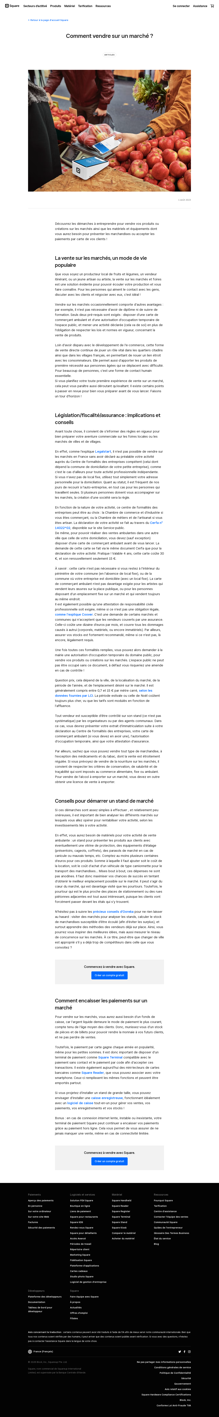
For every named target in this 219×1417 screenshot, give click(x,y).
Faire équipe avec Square (84, 1296)
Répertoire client (79, 1249)
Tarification (160, 1206)
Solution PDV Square (81, 1200)
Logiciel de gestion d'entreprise (88, 1282)
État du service (162, 1238)
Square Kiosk (119, 1227)
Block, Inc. (185, 1400)
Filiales (74, 1318)
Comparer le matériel (124, 1233)
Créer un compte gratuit (109, 975)
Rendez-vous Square (81, 1227)
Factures (33, 1222)
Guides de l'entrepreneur (168, 1227)
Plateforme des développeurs (45, 1296)
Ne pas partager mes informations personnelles (164, 1362)
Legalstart (103, 451)
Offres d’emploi (79, 1313)
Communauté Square (165, 1222)
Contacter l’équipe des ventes (171, 1217)
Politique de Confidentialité (175, 1373)
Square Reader (93, 1073)
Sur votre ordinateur (39, 1211)
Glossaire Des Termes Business (171, 1233)
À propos (75, 1302)
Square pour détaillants (83, 1233)
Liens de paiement (80, 1211)
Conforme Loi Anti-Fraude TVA (174, 1405)
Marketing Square (80, 1255)
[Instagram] (189, 1351)
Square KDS (76, 1222)
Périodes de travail (80, 1244)
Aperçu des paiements (41, 1200)
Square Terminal (110, 1057)
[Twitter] (179, 1351)
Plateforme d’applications (84, 1265)
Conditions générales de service (172, 1367)
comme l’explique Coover (74, 614)
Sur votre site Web (38, 1217)
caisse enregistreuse (107, 1098)
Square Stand (119, 1222)
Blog (156, 1244)
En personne (35, 1206)
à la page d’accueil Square (49, 20)
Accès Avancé (78, 1238)
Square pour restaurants (84, 1217)
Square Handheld (121, 1200)
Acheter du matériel (123, 1238)
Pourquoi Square (163, 1200)
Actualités (76, 1307)
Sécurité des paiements (41, 1227)
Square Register (121, 1211)
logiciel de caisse (80, 1103)
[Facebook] (184, 1351)
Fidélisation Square (81, 1260)
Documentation (36, 1302)
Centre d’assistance (165, 1211)
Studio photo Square (81, 1276)
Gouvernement (182, 1383)
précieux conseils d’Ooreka (113, 912)
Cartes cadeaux (79, 1271)
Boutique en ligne (80, 1206)
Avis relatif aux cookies (178, 1389)
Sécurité (186, 1378)
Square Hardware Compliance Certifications (166, 1394)
